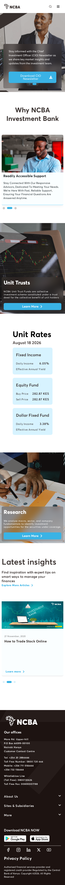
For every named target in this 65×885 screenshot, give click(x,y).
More (8, 815)
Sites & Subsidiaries (19, 806)
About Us (11, 796)
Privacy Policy (18, 858)
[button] (58, 7)
